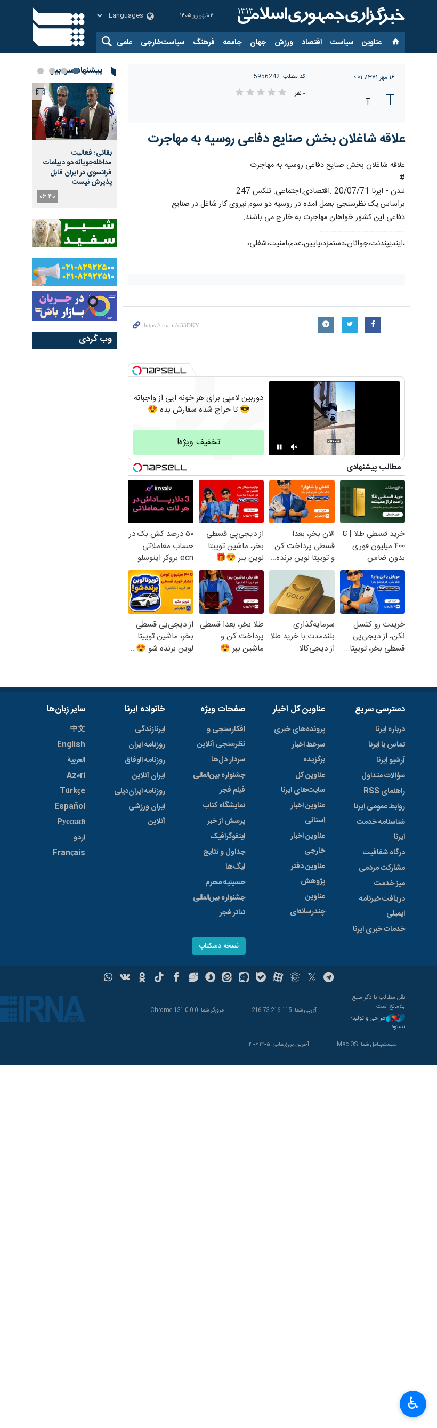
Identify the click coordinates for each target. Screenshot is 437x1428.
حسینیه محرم (225, 882)
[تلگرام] (329, 978)
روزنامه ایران (146, 745)
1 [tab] (75, 71)
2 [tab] (64, 71)
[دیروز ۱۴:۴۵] (74, 111)
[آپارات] (278, 978)
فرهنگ (204, 42)
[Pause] (279, 446)
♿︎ (413, 1403)
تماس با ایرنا (386, 745)
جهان (258, 42)
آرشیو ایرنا (390, 760)
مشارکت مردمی (382, 868)
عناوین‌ (372, 42)
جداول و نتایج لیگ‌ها (224, 859)
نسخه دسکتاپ (219, 946)
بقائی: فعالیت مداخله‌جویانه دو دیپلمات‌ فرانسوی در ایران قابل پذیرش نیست (77, 167)
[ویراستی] (193, 978)
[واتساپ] (108, 978)
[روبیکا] (295, 978)
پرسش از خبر (226, 821)
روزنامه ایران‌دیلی (139, 791)
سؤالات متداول (383, 775)
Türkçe (72, 791)
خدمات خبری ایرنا (379, 929)
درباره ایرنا (390, 729)
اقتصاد (312, 42)
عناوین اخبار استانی (307, 813)
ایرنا (319, 16)
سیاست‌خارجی (162, 42)
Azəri (76, 775)
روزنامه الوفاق (145, 760)
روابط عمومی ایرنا (379, 806)
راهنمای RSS (384, 791)
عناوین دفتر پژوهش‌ (308, 874)
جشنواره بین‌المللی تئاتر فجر (219, 905)
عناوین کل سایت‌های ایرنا (303, 783)
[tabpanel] (74, 145)
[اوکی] (142, 978)
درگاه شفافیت (384, 852)
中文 (77, 729)
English (71, 745)
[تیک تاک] (159, 978)
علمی (124, 42)
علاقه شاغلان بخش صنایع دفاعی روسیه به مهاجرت (276, 139)
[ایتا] (227, 978)
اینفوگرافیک (227, 836)
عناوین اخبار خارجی (307, 843)
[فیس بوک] (176, 978)
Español (69, 806)
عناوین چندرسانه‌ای (307, 904)
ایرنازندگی (150, 729)
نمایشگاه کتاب (224, 805)
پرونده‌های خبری (299, 729)
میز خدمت (389, 883)
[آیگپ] (244, 978)
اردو (79, 837)
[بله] (261, 978)
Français (69, 853)
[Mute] (294, 446)
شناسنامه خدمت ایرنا (381, 830)
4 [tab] (40, 71)
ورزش (283, 42)
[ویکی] (125, 978)
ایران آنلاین (148, 775)
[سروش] (210, 978)
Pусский (71, 822)
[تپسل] (137, 370)
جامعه (232, 42)
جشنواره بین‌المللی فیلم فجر (219, 783)
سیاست (341, 42)
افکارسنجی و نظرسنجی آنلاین (221, 737)
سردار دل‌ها (228, 759)
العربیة (76, 760)
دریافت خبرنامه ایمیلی (382, 906)
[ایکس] (312, 978)
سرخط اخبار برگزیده (308, 752)
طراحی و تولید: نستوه (378, 1023)
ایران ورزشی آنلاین (146, 814)
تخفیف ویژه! (199, 442)
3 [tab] (52, 71)
